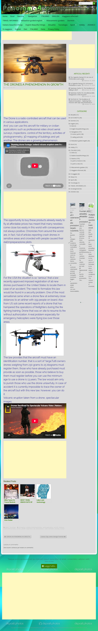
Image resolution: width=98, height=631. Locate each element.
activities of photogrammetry (34, 527)
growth (23, 528)
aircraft (56, 527)
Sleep (72, 177)
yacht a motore (77, 161)
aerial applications (48, 527)
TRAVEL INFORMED (10, 20)
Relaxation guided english (31, 20)
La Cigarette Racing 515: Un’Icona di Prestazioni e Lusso (81, 84)
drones (19, 528)
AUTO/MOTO (75, 118)
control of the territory (10, 528)
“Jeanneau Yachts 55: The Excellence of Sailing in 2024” (82, 89)
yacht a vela (76, 164)
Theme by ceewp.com (51, 627)
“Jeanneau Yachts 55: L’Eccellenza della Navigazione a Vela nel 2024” (81, 94)
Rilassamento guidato (56, 20)
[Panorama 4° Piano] (34, 12)
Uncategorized (75, 189)
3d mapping (22, 527)
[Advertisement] (37, 35)
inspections (29, 528)
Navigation (32, 16)
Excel (12, 16)
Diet (25, 29)
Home (5, 16)
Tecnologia (62, 25)
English (18, 29)
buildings (61, 527)
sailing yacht (76, 137)
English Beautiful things (35, 25)
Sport (72, 25)
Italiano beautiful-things (13, 25)
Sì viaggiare (7, 29)
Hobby (82, 25)
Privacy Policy (53, 29)
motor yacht (76, 134)
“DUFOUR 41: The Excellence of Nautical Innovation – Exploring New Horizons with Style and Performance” (80, 100)
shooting (57, 528)
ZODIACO (91, 25)
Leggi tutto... (50, 566)
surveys (62, 528)
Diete (43, 29)
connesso (14, 547)
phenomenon (40, 528)
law (34, 528)
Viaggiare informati (70, 16)
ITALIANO (45, 16)
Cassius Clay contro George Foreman (52, 536)
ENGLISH (55, 16)
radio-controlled (49, 528)
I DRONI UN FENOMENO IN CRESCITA (18, 536)
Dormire (70, 20)
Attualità (51, 25)
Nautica (20, 16)
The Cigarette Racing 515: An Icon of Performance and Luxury (81, 78)
